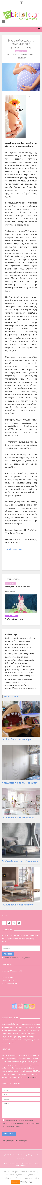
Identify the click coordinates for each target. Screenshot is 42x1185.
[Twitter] (9, 923)
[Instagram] (14, 923)
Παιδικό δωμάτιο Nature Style (17, 904)
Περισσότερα (32, 1077)
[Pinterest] (19, 923)
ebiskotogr (14, 55)
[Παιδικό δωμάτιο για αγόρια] (21, 718)
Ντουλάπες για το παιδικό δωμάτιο (21, 782)
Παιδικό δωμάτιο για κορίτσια (18, 817)
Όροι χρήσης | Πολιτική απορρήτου (14, 1141)
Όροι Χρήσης (26, 1182)
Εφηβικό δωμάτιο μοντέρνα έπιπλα (20, 861)
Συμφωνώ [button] (15, 1182)
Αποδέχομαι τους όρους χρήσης (16, 958)
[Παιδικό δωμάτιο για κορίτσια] (21, 801)
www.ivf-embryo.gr (14, 549)
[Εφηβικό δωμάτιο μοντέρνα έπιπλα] (21, 840)
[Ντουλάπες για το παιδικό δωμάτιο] (21, 762)
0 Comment (21, 58)
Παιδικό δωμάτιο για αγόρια (17, 739)
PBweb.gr (24, 1155)
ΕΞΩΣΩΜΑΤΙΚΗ (21, 51)
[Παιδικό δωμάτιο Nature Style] (21, 884)
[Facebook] (4, 923)
